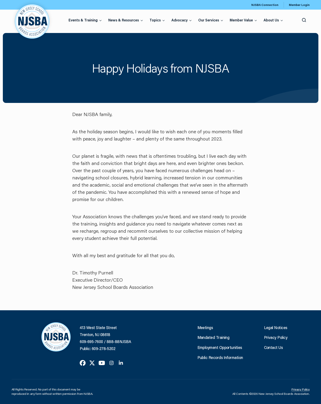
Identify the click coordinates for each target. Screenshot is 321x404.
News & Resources (123, 20)
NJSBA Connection (264, 5)
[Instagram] (111, 362)
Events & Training (83, 20)
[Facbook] (83, 362)
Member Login (299, 5)
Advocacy (179, 20)
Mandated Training (213, 337)
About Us (271, 20)
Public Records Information (220, 357)
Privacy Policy (275, 337)
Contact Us (273, 347)
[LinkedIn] (121, 362)
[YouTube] (101, 362)
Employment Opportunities (219, 347)
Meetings (205, 327)
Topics (155, 20)
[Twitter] (92, 362)
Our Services (208, 20)
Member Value (241, 20)
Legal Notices (275, 327)
